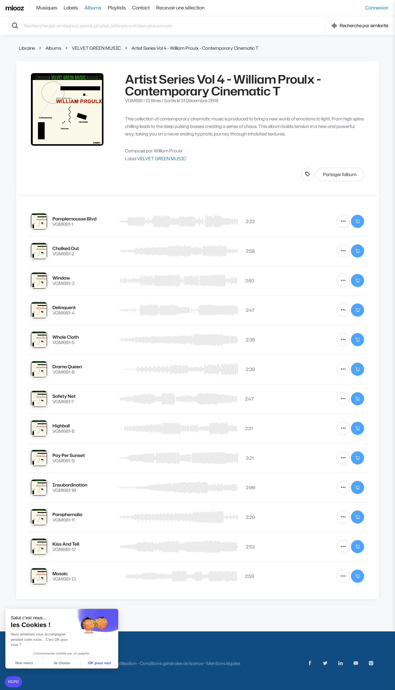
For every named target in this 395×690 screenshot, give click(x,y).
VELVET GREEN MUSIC (96, 48)
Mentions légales (223, 663)
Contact (141, 7)
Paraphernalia (67, 514)
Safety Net (64, 396)
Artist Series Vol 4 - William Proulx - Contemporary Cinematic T (194, 48)
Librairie (27, 48)
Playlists (117, 7)
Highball (61, 425)
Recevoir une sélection (180, 7)
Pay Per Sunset (68, 455)
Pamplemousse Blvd (74, 218)
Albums (92, 7)
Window (61, 278)
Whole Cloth (65, 337)
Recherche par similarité (364, 25)
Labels (71, 7)
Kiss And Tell (65, 544)
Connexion (376, 7)
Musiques (46, 7)
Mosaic (60, 573)
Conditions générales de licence (171, 663)
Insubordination (69, 484)
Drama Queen (67, 366)
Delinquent (64, 307)
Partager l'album (340, 174)
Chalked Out (65, 248)
